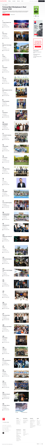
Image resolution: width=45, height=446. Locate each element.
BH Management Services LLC (7, 91)
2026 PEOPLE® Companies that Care (37, 52)
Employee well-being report (18, 431)
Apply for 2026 (6, 14)
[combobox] (36, 18)
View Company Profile (6, 50)
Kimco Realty (4, 191)
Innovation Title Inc (6, 405)
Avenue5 (4, 371)
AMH (3, 281)
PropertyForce (5, 112)
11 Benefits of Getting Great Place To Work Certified (18, 434)
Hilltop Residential (5, 225)
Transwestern (4, 67)
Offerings (17, 418)
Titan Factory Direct (6, 315)
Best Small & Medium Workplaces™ (32, 423)
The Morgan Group (5, 168)
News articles (38, 422)
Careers (24, 435)
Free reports (38, 421)
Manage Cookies (7, 431)
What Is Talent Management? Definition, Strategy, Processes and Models (18, 436)
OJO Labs (4, 78)
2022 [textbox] (34, 18)
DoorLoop (4, 382)
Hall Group (4, 349)
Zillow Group (4, 33)
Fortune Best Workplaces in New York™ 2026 (37, 57)
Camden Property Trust (6, 22)
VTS (3, 292)
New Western (4, 337)
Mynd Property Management (5, 124)
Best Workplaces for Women (32, 424)
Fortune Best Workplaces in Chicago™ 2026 (36, 54)
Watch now (38, 46)
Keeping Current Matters (7, 326)
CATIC (3, 247)
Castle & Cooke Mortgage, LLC (7, 271)
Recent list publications (25, 420)
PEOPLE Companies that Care (32, 421)
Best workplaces (25, 418)
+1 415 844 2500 (5, 422)
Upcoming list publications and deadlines (25, 422)
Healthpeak (4, 304)
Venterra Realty (5, 146)
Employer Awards (18, 421)
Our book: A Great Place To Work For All (26, 434)
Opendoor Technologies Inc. (6, 45)
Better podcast (38, 420)
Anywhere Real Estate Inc (7, 258)
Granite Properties (5, 101)
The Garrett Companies (6, 135)
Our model (24, 432)
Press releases (38, 423)
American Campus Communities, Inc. (5, 214)
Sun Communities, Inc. (6, 360)
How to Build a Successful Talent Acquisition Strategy (18, 439)
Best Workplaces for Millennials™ (32, 427)
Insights (38, 418)
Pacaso (3, 56)
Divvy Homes (4, 157)
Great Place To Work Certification (18, 420)
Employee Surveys (18, 422)
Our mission (24, 431)
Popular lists (31, 418)
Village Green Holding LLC (7, 236)
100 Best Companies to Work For (32, 420)
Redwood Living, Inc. (6, 394)
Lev (3, 180)
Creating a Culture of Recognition (18, 440)
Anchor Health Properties (7, 202)
